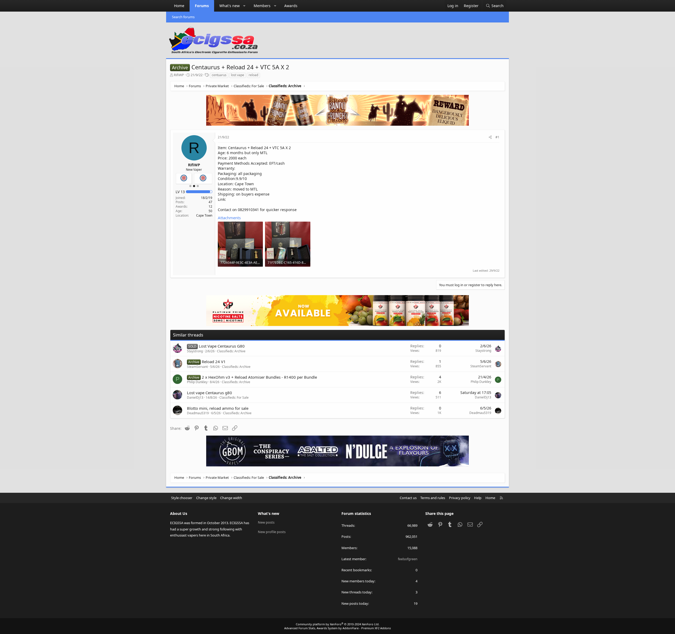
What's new (229, 5)
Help (477, 497)
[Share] (490, 137)
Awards (290, 5)
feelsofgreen (407, 559)
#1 (497, 137)
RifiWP (179, 74)
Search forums (183, 16)
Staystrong (195, 351)
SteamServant (197, 366)
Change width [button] (231, 497)
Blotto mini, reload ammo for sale (217, 408)
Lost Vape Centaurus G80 (222, 346)
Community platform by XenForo (337, 624)
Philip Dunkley (197, 382)
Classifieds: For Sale (234, 397)
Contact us (408, 497)
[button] (244, 6)
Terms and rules (432, 497)
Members (262, 5)
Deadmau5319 (198, 413)
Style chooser (181, 497)
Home (179, 5)
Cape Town (204, 215)
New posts (266, 522)
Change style (206, 497)
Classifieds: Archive (231, 351)
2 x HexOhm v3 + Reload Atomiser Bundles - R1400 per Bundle (259, 377)
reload (253, 75)
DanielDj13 (195, 397)
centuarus (219, 75)
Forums (202, 5)
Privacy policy (459, 497)
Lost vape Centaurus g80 (209, 392)
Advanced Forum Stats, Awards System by (337, 628)
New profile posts (272, 531)
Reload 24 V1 (214, 361)
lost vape (237, 75)
